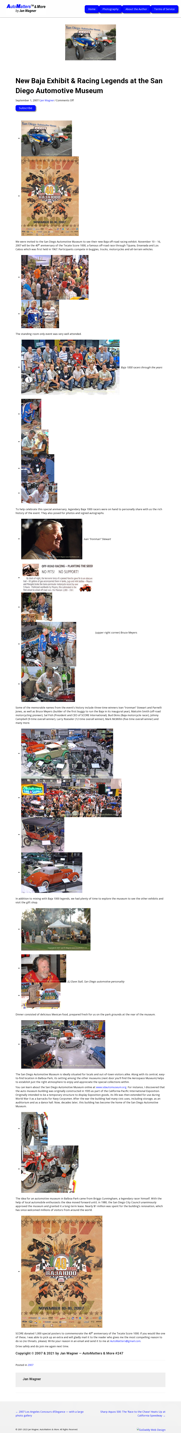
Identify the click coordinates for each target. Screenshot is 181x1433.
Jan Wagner (47, 100)
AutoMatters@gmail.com (125, 1341)
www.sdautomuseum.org (111, 1087)
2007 (30, 1365)
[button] (26, 108)
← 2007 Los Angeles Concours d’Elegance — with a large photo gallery (50, 1413)
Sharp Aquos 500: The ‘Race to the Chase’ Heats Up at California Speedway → (132, 1413)
